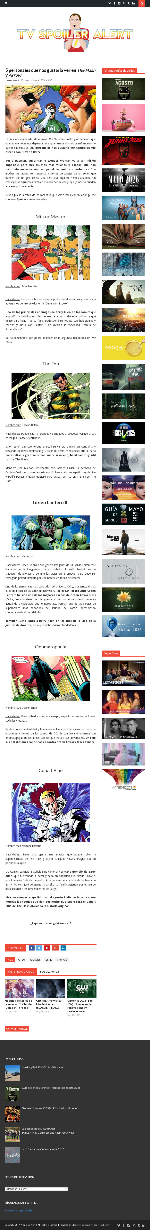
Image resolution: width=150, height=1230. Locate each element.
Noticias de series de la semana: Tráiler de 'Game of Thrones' (18, 1004)
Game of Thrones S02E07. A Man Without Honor (50, 1108)
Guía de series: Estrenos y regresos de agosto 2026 (51, 1087)
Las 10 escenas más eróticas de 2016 (43, 1149)
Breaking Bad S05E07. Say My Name (42, 1067)
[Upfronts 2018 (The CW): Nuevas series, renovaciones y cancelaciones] (81, 988)
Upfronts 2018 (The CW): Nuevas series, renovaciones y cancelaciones (80, 1006)
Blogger (76, 1225)
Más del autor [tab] (49, 971)
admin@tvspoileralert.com (95, 1225)
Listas (48, 959)
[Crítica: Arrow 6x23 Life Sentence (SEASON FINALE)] (50, 988)
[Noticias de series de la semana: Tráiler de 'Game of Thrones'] (19, 988)
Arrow (21, 959)
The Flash (62, 959)
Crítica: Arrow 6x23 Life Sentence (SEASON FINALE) (49, 1004)
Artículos (35, 959)
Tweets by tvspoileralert (19, 1210)
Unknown (11, 80)
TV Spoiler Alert (28, 1225)
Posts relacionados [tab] (21, 971)
